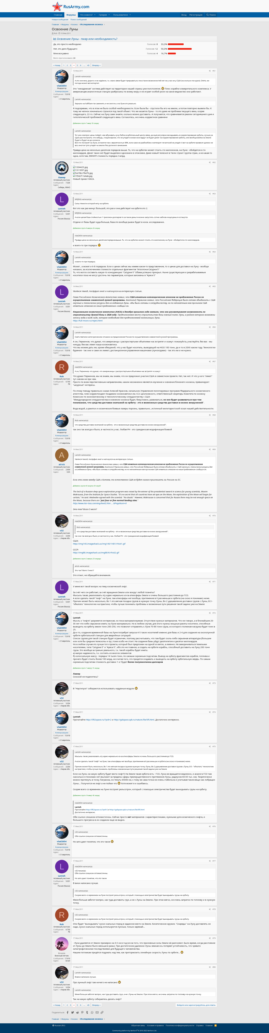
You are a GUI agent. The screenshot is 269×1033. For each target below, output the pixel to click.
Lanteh (61, 208)
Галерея (103, 14)
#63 (214, 194)
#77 (214, 861)
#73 (214, 683)
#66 (214, 327)
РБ (69, 384)
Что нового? (86, 14)
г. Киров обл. (65, 538)
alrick (62, 464)
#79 (214, 938)
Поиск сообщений (78, 19)
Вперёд (95, 65)
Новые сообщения (60, 19)
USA (68, 472)
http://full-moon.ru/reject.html (88, 320)
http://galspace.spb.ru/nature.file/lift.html (134, 719)
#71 (214, 581)
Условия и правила (155, 1025)
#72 (214, 613)
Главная (58, 14)
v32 (62, 530)
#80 (214, 967)
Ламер (61, 177)
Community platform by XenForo (134, 1030)
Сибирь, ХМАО (64, 187)
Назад (57, 65)
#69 (214, 449)
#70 (214, 515)
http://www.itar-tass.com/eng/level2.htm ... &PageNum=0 (100, 503)
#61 (214, 71)
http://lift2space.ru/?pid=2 (98, 719)
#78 (214, 909)
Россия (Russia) (64, 218)
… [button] (84, 65)
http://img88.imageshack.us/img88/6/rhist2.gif (96, 552)
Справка (199, 1025)
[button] (95, 14)
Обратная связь (138, 1025)
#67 (214, 361)
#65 (214, 286)
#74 (214, 712)
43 (88, 65)
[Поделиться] (210, 71)
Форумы (71, 14)
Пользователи (120, 14)
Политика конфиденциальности (180, 1025)
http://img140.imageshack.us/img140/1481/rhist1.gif (99, 543)
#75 (214, 746)
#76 (214, 826)
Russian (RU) (59, 1025)
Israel (68, 961)
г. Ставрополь (64, 99)
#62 (214, 162)
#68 (214, 415)
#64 (214, 252)
